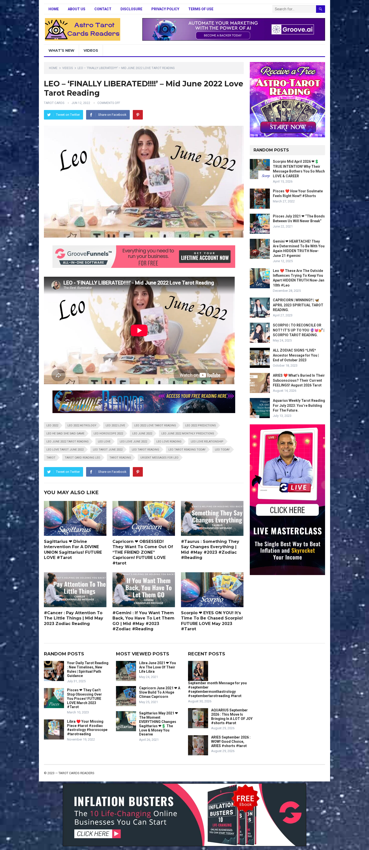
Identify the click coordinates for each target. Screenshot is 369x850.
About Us (76, 9)
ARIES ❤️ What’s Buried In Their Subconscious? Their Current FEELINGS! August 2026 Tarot (299, 380)
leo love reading (168, 441)
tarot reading (120, 457)
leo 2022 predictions (200, 425)
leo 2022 (52, 425)
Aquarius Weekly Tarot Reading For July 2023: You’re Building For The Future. (299, 405)
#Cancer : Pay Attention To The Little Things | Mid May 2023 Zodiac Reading (73, 618)
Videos (91, 50)
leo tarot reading (145, 449)
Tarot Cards (54, 103)
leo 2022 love (115, 425)
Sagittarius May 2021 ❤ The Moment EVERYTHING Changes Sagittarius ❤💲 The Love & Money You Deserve (158, 723)
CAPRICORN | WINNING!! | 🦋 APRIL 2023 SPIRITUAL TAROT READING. (298, 305)
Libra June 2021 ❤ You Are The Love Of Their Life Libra (157, 667)
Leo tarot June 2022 (107, 449)
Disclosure (131, 9)
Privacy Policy (165, 9)
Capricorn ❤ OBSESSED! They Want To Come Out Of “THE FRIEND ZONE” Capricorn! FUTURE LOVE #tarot (142, 552)
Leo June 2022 (142, 433)
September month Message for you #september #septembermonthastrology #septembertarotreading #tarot (217, 689)
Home (53, 9)
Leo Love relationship (207, 441)
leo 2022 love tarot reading (155, 425)
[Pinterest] (138, 115)
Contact (102, 9)
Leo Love (104, 441)
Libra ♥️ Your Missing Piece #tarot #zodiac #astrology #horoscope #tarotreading (87, 727)
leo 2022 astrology (82, 425)
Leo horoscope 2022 (108, 433)
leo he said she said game (65, 433)
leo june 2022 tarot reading (67, 441)
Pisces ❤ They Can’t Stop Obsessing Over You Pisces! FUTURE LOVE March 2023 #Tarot (84, 698)
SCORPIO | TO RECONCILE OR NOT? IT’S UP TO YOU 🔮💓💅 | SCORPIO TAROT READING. (298, 330)
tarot (50, 457)
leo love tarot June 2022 (65, 449)
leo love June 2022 (133, 441)
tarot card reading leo (82, 457)
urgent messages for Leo (159, 457)
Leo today (222, 449)
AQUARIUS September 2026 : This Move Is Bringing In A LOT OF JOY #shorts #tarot (232, 716)
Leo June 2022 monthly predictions (187, 433)
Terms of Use (200, 9)
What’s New (61, 50)
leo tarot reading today (187, 449)
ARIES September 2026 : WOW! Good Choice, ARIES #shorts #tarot (231, 741)
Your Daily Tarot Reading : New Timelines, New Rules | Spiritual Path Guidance (87, 669)
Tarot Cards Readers (76, 773)
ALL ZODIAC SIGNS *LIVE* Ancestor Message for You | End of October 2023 (296, 355)
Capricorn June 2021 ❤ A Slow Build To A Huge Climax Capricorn (159, 692)
